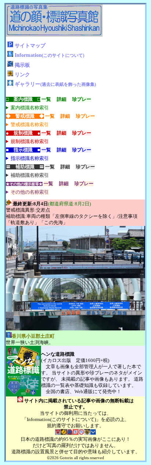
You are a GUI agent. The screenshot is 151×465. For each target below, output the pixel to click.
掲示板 (22, 65)
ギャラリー (55, 84)
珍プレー (81, 99)
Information (49, 55)
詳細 (61, 99)
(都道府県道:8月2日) (69, 203)
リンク (22, 74)
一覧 (46, 99)
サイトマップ (30, 45)
